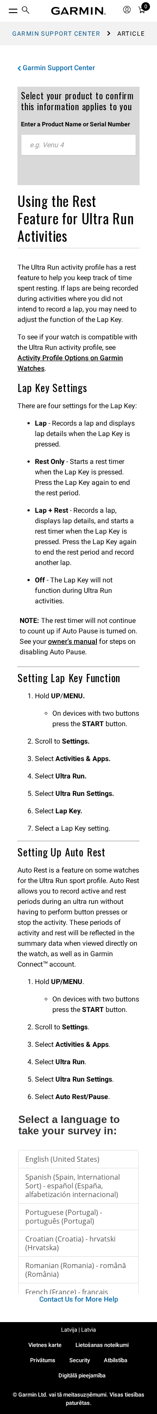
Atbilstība (115, 1360)
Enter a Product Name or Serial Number (75, 124)
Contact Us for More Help (78, 1299)
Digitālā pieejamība (82, 1375)
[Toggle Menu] (5, 8)
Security (79, 1360)
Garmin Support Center (56, 33)
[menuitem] (25, 11)
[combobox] (78, 145)
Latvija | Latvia (78, 1329)
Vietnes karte (44, 1345)
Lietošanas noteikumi (102, 1345)
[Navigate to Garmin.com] (78, 11)
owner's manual (72, 641)
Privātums (42, 1360)
